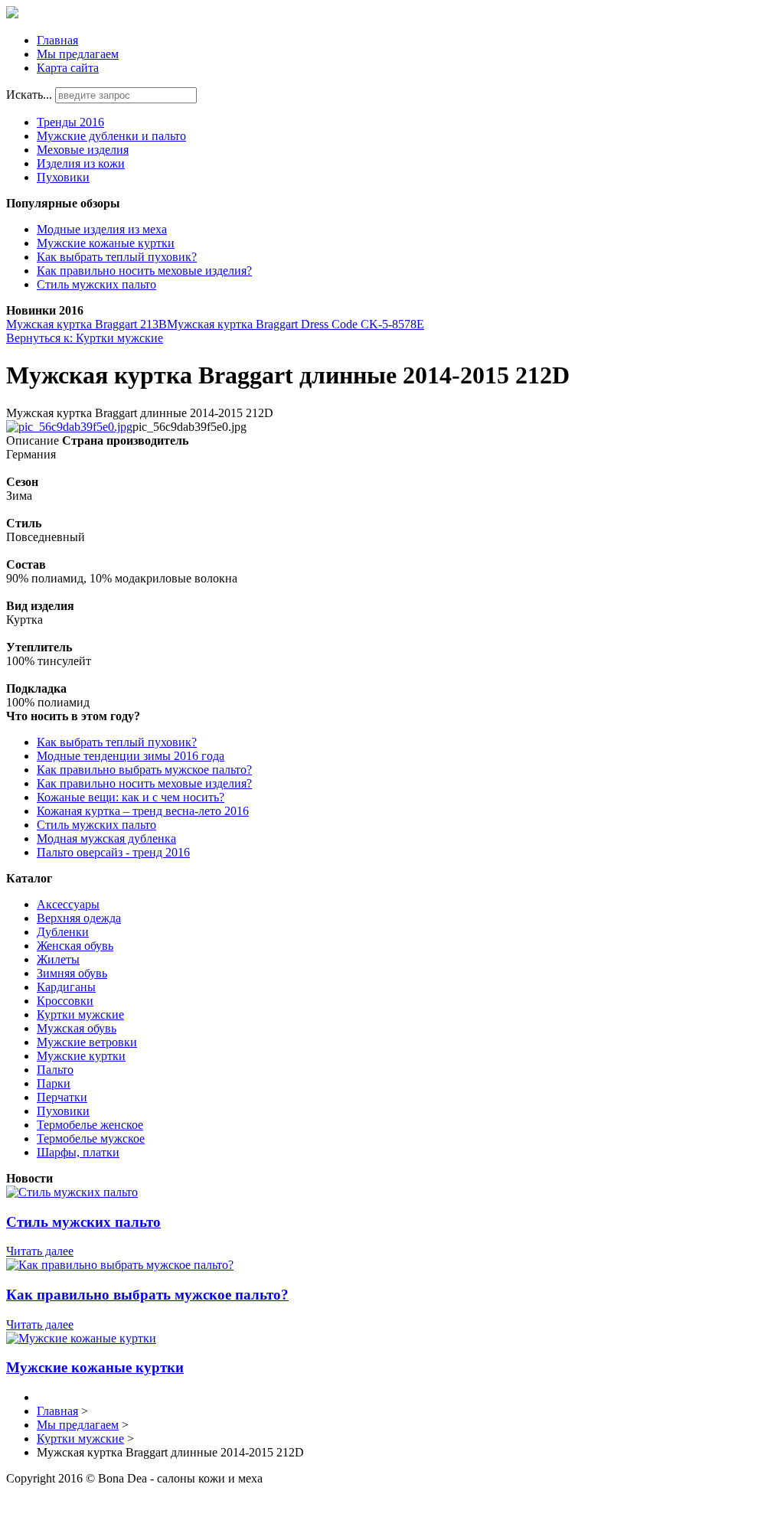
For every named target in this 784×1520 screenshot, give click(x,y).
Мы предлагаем (78, 53)
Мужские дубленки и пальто (111, 135)
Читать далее (40, 1250)
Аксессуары (68, 904)
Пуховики (63, 177)
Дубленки (63, 931)
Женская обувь (75, 945)
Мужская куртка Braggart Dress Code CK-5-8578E (295, 324)
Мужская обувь (76, 1028)
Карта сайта (68, 67)
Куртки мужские (80, 1014)
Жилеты (58, 959)
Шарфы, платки (78, 1152)
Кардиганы (66, 986)
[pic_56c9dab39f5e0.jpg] (69, 426)
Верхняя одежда (79, 918)
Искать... (29, 94)
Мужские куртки (81, 1055)
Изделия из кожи (81, 163)
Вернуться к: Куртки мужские (84, 337)
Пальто (55, 1069)
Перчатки (62, 1097)
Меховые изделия (83, 149)
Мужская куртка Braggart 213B (86, 324)
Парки (53, 1083)
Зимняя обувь (72, 973)
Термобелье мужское (91, 1138)
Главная (57, 40)
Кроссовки (65, 1000)
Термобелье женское (90, 1124)
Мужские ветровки (87, 1042)
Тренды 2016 (70, 122)
